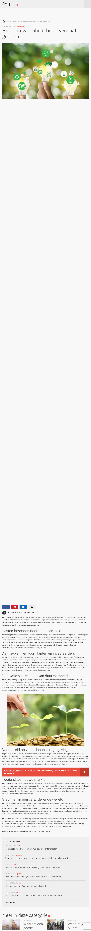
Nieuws (10, 21)
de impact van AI (44, 831)
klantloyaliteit (48, 660)
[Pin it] (14, 607)
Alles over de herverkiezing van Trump (22, 831)
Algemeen (20, 26)
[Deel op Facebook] (6, 607)
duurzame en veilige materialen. (59, 826)
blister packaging (42, 685)
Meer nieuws (10, 902)
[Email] (32, 607)
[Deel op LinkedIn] (23, 607)
